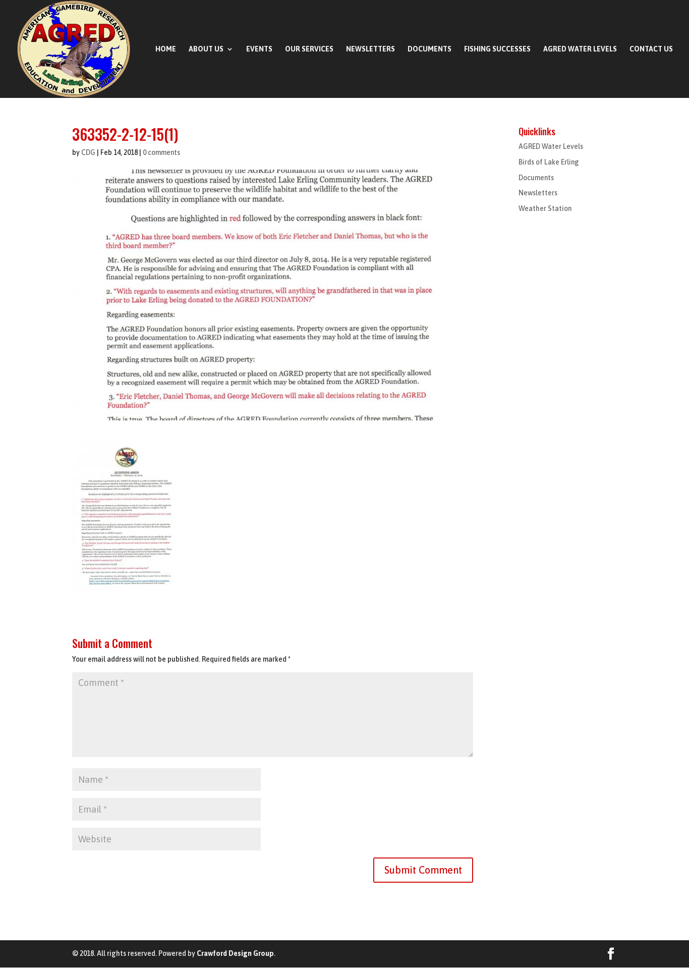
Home (165, 49)
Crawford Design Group (235, 953)
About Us (206, 49)
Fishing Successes (497, 49)
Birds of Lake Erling (549, 162)
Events (259, 49)
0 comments (161, 152)
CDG (88, 152)
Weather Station (545, 208)
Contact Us (651, 49)
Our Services (309, 49)
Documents (429, 49)
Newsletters (370, 49)
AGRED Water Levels (580, 49)
